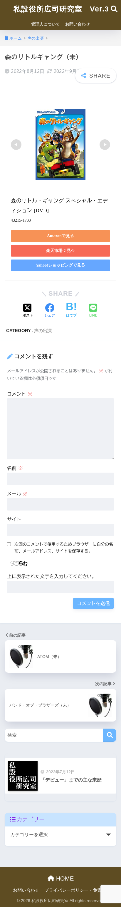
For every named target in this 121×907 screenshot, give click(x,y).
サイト (14, 519)
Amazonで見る (60, 236)
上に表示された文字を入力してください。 (51, 576)
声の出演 (43, 330)
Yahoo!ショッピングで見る (60, 265)
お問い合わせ (77, 24)
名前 (15, 468)
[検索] (109, 735)
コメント (19, 393)
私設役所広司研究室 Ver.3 (61, 9)
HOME (64, 878)
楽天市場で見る (60, 250)
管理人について (45, 24)
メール (17, 493)
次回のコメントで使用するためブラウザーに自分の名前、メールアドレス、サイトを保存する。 (63, 547)
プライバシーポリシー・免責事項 (77, 890)
